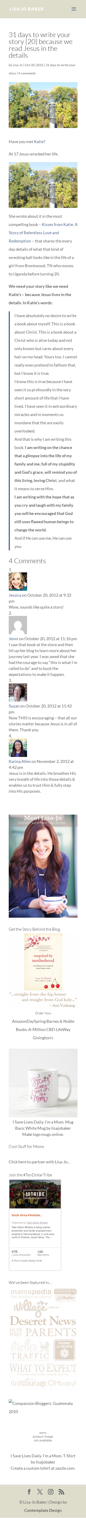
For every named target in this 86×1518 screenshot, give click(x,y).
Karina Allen (20, 761)
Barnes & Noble (60, 1021)
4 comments (27, 73)
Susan (14, 705)
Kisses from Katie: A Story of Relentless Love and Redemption (43, 232)
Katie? (39, 141)
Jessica (15, 595)
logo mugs (42, 1134)
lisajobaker (61, 1128)
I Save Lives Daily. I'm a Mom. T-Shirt (43, 1455)
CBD (50, 1029)
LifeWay (63, 1029)
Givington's (43, 1037)
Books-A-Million (31, 1029)
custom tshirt (38, 1468)
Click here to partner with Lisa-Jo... (39, 1161)
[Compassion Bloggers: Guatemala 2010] (43, 1411)
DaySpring (36, 1021)
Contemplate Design (43, 1510)
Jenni (13, 638)
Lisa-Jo (18, 65)
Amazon (19, 1021)
